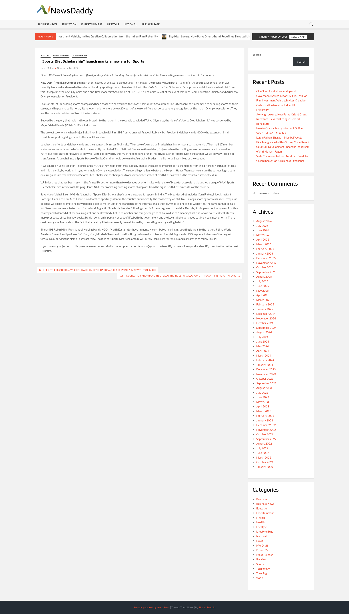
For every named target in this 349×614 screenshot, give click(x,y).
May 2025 (262, 290)
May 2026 (262, 235)
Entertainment (91, 24)
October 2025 (264, 267)
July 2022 (262, 448)
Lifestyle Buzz (264, 531)
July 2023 (262, 392)
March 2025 (263, 299)
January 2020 (264, 466)
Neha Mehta (47, 68)
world (259, 577)
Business (46, 55)
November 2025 (266, 262)
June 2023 (262, 397)
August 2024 (264, 332)
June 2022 (262, 452)
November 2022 (266, 429)
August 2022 (264, 443)
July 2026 (262, 225)
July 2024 (262, 337)
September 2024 (266, 327)
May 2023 (262, 401)
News (259, 540)
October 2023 (264, 378)
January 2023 (264, 420)
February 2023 (265, 415)
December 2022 (266, 425)
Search (257, 54)
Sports (260, 564)
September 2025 (266, 272)
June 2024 (262, 341)
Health (260, 522)
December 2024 (266, 313)
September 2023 (266, 383)
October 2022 (264, 434)
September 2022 (266, 439)
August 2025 (264, 276)
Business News (47, 24)
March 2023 (263, 411)
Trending (261, 573)
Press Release (150, 24)
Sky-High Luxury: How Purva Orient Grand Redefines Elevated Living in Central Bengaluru (210, 36)
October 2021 (264, 462)
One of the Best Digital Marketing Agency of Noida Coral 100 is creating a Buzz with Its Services (99, 270)
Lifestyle (113, 24)
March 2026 (263, 244)
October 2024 (264, 323)
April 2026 (262, 239)
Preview (261, 559)
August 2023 (264, 387)
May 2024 (262, 346)
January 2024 (264, 364)
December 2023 (266, 369)
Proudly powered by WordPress (151, 607)
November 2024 (266, 318)
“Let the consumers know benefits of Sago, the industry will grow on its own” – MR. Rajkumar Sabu (177, 275)
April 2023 (262, 406)
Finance (261, 517)
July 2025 (262, 281)
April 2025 (262, 295)
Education (69, 24)
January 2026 (264, 253)
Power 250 (262, 550)
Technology (263, 568)
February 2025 (265, 304)
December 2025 (266, 258)
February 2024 (265, 360)
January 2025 (264, 309)
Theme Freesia (207, 607)
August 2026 (264, 221)
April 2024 (262, 350)
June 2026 (262, 230)
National (130, 24)
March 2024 (263, 355)
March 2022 (263, 457)
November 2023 (266, 374)
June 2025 (262, 285)
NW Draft (262, 545)
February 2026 (265, 248)
